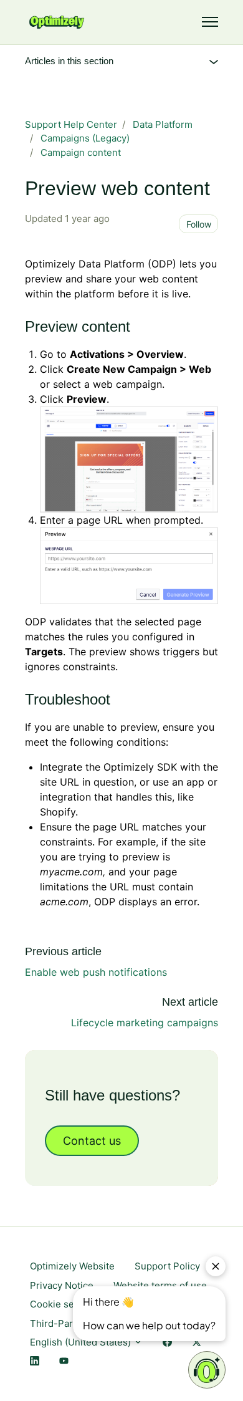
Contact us (92, 1140)
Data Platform (163, 124)
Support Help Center (71, 124)
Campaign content (80, 152)
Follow (198, 224)
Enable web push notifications (96, 972)
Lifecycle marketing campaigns (144, 1022)
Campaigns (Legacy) (85, 138)
